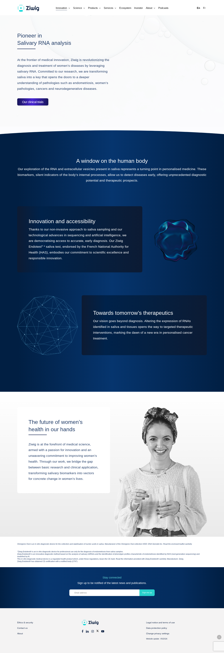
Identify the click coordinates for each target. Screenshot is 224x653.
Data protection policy (156, 628)
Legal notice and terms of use (160, 622)
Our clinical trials (32, 102)
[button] (219, 637)
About (20, 633)
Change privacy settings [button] (157, 633)
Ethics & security (25, 622)
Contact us (22, 628)
